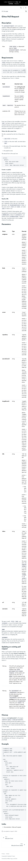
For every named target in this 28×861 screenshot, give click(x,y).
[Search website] (21, 7)
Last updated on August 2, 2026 (10, 831)
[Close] (26, 3)
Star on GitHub (15, 2)
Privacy (3, 853)
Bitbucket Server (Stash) (17, 845)
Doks (16, 858)
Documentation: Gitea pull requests (12, 827)
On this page (5, 11)
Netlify (8, 858)
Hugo (11, 858)
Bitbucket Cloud (9, 838)
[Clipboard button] (24, 70)
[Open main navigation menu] (26, 7)
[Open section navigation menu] (23, 7)
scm (5, 35)
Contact (7, 853)
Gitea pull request (11, 27)
